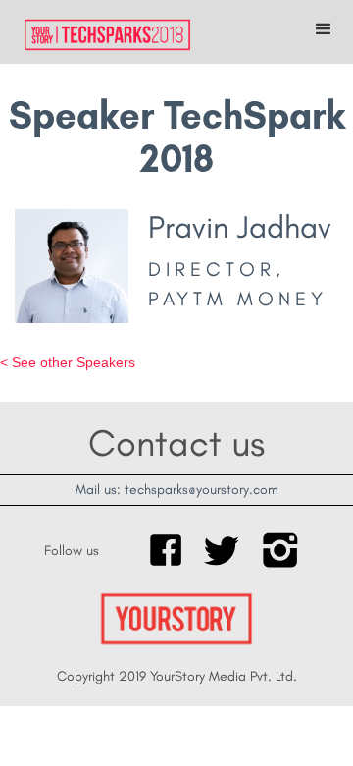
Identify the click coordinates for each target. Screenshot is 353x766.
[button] (323, 29)
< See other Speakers (67, 362)
